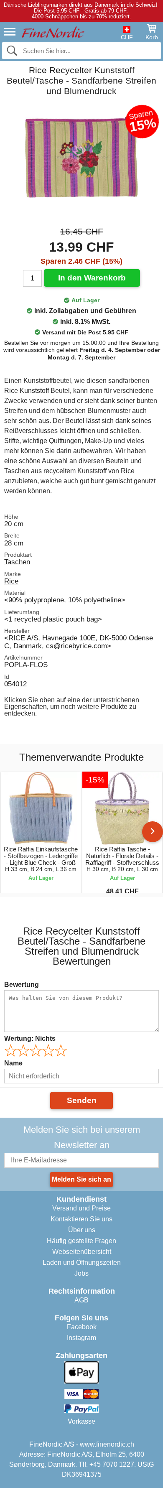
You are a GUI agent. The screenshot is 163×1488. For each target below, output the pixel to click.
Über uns (81, 1229)
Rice (11, 581)
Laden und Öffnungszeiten (82, 1262)
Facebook (82, 1326)
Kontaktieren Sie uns (81, 1219)
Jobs (81, 1273)
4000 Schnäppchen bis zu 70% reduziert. (81, 16)
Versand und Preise (81, 1208)
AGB (81, 1300)
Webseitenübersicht (81, 1251)
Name (13, 1063)
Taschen (17, 562)
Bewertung (21, 984)
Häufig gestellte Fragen (81, 1240)
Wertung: (30, 1038)
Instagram (81, 1337)
